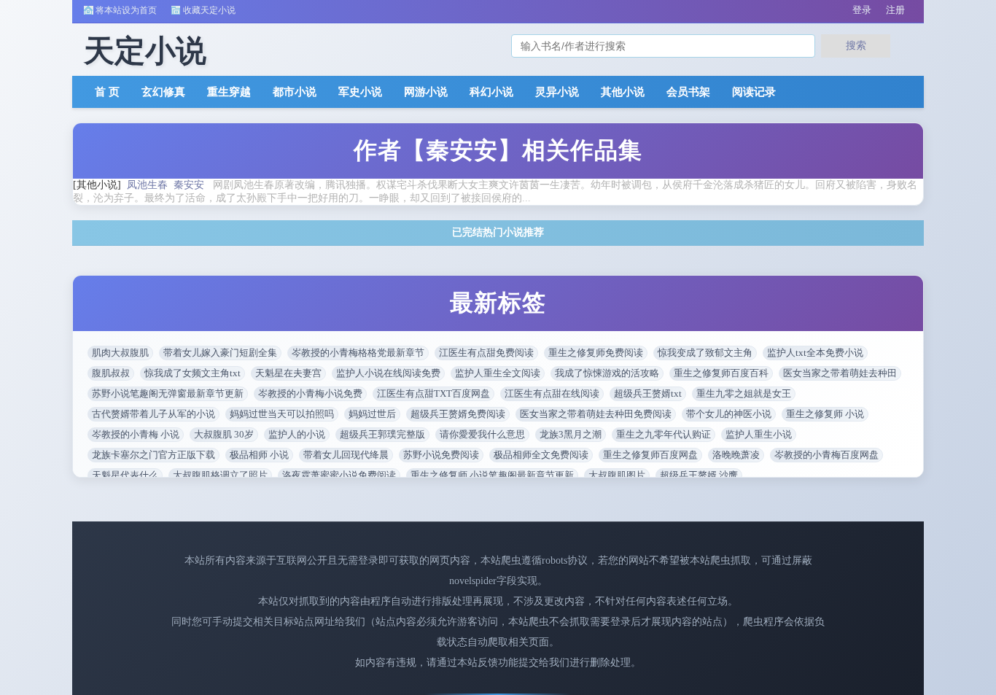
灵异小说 (557, 92)
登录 (861, 9)
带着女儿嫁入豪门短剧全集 (220, 352)
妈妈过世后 (372, 413)
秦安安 (189, 184)
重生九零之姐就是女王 (743, 393)
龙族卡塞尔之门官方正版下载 (153, 454)
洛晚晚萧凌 (736, 454)
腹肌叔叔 (111, 373)
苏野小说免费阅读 (441, 454)
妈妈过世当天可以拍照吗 (282, 413)
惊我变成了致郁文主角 (705, 352)
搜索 (856, 45)
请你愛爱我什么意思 (482, 434)
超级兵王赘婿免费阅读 (458, 413)
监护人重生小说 (758, 434)
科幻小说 (491, 92)
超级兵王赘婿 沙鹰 (699, 475)
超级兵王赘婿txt (648, 393)
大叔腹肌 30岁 (224, 434)
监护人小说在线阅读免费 (388, 373)
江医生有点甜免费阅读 (486, 352)
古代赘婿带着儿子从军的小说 (153, 413)
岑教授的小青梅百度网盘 (826, 454)
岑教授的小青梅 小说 (135, 434)
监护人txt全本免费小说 (815, 352)
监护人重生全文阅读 (497, 373)
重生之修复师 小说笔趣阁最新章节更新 (492, 475)
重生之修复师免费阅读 (595, 352)
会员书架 (688, 92)
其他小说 (623, 92)
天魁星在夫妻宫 (288, 373)
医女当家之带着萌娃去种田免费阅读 (596, 413)
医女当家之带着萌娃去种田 (840, 373)
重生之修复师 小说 (825, 413)
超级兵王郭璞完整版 (382, 434)
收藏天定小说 (209, 10)
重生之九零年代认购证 (663, 434)
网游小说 (426, 92)
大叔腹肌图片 (616, 475)
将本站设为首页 (126, 10)
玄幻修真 (163, 92)
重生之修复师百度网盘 (650, 454)
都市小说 (294, 92)
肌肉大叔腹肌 (120, 352)
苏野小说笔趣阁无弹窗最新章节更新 (168, 393)
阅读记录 (754, 92)
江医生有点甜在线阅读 (552, 393)
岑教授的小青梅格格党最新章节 (358, 352)
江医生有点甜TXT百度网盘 (433, 393)
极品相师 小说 (259, 454)
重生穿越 (229, 92)
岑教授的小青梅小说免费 (310, 393)
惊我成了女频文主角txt (192, 373)
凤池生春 (147, 184)
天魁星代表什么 (125, 475)
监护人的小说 (296, 434)
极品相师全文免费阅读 (541, 454)
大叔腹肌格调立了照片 (220, 475)
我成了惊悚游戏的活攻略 (607, 373)
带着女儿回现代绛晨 (346, 454)
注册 (895, 9)
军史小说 (360, 92)
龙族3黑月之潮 (571, 434)
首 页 (107, 92)
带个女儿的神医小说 (728, 413)
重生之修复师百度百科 (721, 373)
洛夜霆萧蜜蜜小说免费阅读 (339, 475)
